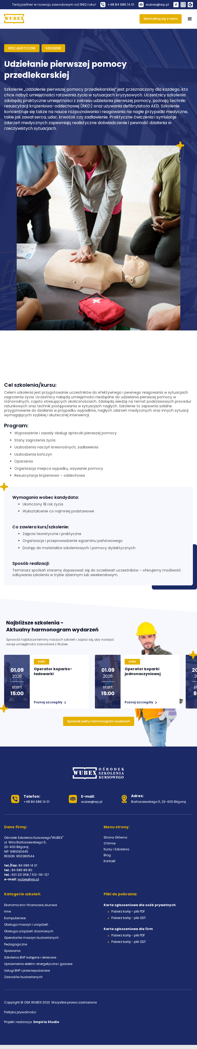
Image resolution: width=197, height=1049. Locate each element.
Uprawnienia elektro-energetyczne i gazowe (38, 964)
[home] (14, 19)
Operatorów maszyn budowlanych (31, 938)
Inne (7, 911)
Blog (107, 855)
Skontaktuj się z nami (161, 18)
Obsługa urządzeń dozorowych (28, 931)
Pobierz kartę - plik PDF (128, 911)
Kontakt (109, 861)
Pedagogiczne (15, 944)
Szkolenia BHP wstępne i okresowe (30, 957)
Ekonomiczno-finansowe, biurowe (30, 905)
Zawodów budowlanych (23, 977)
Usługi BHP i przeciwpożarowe (27, 970)
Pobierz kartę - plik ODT (128, 918)
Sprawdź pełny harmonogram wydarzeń (98, 721)
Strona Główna (115, 837)
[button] (190, 19)
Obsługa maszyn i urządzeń (26, 924)
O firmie (109, 843)
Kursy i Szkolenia (116, 849)
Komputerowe (15, 918)
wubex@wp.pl (28, 879)
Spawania (12, 951)
